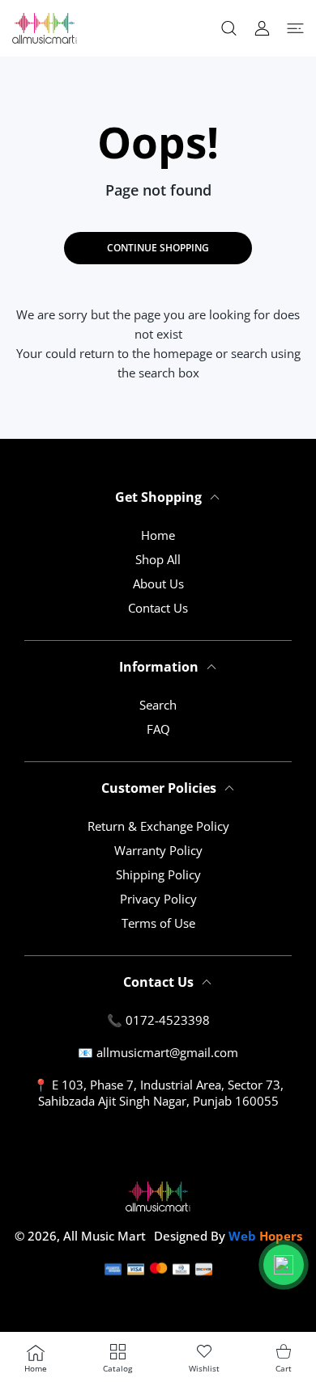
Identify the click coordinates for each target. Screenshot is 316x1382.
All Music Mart (104, 1236)
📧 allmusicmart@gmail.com (158, 1052)
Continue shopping (158, 248)
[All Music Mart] (44, 28)
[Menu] (295, 28)
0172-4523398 (168, 1020)
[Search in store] (229, 28)
